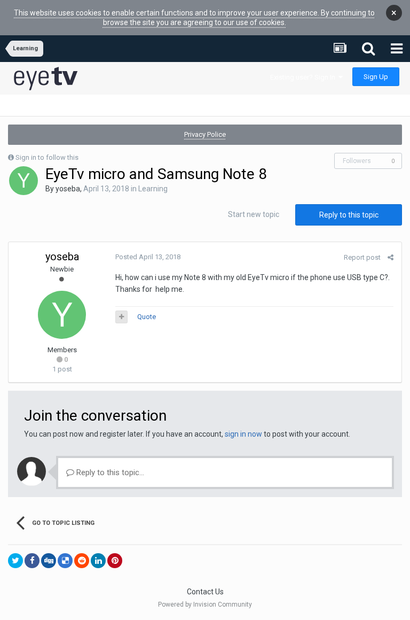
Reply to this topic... (109, 472)
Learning (153, 188)
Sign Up (376, 77)
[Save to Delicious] (65, 560)
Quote (146, 317)
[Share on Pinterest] (114, 560)
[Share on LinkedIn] (98, 560)
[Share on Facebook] (32, 560)
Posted (147, 257)
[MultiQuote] (121, 317)
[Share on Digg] (48, 560)
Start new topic (253, 214)
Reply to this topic (349, 215)
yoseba (68, 188)
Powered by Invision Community (205, 604)
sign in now (243, 434)
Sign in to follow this (46, 157)
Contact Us (205, 591)
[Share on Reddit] (81, 560)
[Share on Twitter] (15, 560)
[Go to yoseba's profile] (23, 180)
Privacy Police (205, 134)
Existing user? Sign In (304, 77)
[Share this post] (390, 257)
